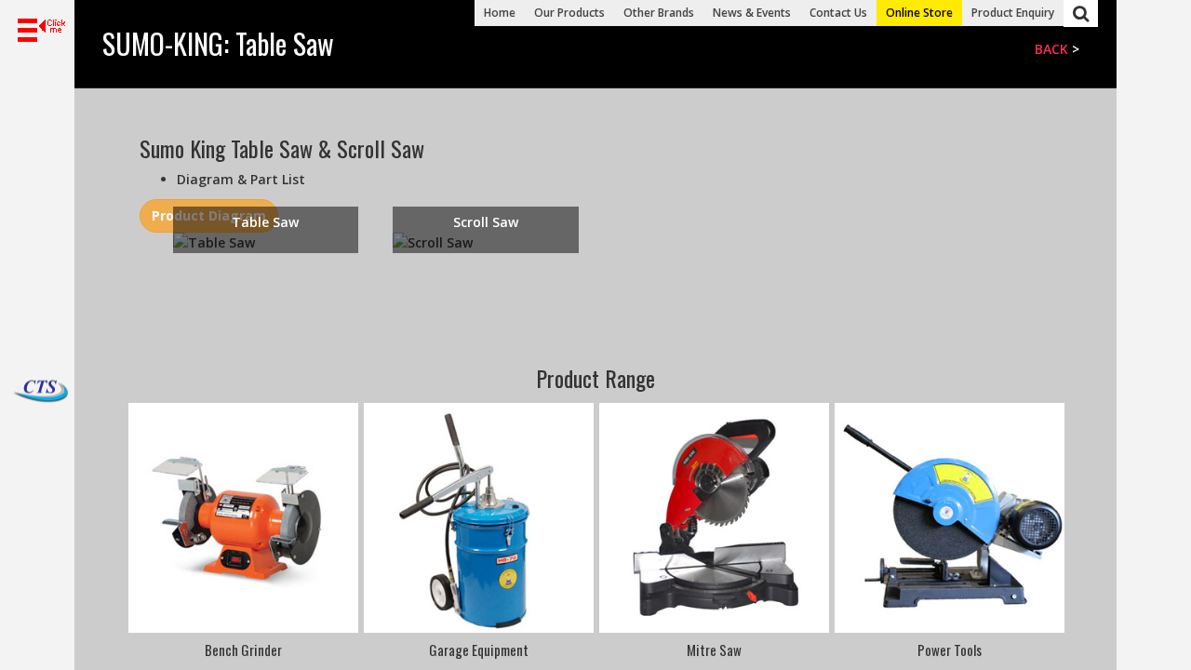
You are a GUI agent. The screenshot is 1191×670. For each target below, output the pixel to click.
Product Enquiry (1012, 12)
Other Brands (658, 12)
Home (499, 12)
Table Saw (265, 222)
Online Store (919, 12)
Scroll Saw (485, 222)
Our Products (569, 12)
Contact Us (838, 12)
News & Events (752, 12)
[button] (37, 30)
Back (1051, 49)
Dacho (18, 392)
